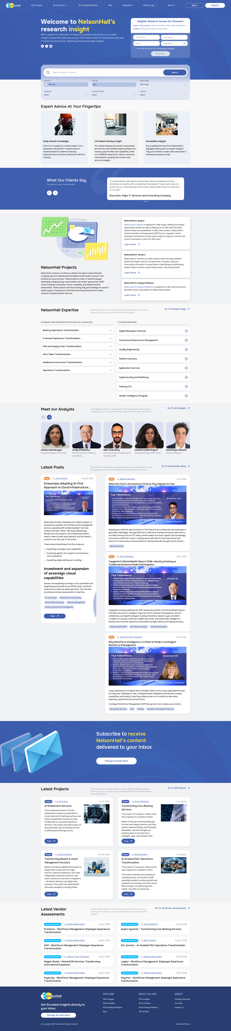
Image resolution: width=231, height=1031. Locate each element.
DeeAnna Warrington (76, 924)
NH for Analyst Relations (88, 5)
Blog (110, 5)
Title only (51, 84)
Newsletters (127, 5)
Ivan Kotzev (63, 801)
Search (175, 72)
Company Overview (182, 999)
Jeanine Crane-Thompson (131, 637)
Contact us (179, 1007)
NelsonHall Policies (183, 1024)
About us (171, 5)
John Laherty (61, 478)
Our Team (178, 1003)
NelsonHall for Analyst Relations (138, 287)
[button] (77, 330)
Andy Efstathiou (127, 556)
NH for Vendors (109, 1003)
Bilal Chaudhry (141, 854)
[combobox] (65, 95)
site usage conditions (167, 48)
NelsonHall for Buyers (133, 224)
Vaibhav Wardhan (127, 479)
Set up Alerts (144, 1011)
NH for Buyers (36, 5)
